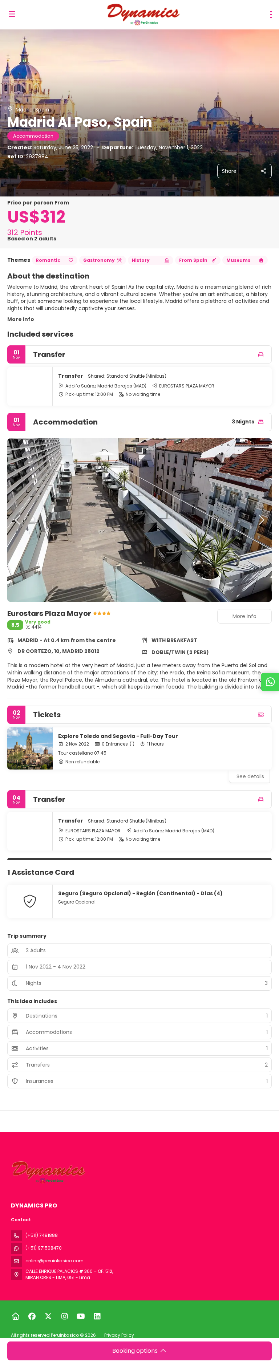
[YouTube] (80, 1316)
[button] (18, 520)
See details (250, 776)
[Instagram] (64, 1316)
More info (20, 319)
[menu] (271, 14)
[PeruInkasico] (48, 1172)
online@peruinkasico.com (54, 1261)
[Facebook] (31, 1316)
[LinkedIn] (97, 1316)
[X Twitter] (48, 1316)
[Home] (15, 1316)
